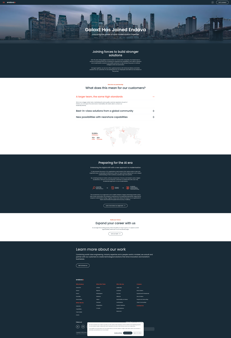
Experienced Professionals (143, 293)
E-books (98, 308)
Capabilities (79, 309)
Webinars (98, 296)
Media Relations (120, 308)
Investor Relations (120, 305)
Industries (78, 306)
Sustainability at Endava (122, 299)
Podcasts (98, 302)
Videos (97, 299)
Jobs (138, 287)
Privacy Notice (82, 333)
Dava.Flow (78, 287)
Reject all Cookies (137, 333)
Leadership (119, 287)
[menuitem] (85, 287)
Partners (118, 293)
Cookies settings (118, 333)
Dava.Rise (78, 296)
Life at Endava (140, 296)
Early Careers (140, 290)
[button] (3, 2)
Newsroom (119, 311)
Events (77, 315)
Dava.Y (77, 293)
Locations (118, 290)
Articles (98, 287)
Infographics (99, 305)
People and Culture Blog (142, 299)
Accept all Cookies (128, 333)
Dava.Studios (79, 299)
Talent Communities (141, 302)
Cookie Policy (132, 326)
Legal (77, 333)
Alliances (118, 296)
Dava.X (77, 290)
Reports (98, 290)
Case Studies (79, 312)
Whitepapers (99, 293)
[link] (77, 326)
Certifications (119, 302)
